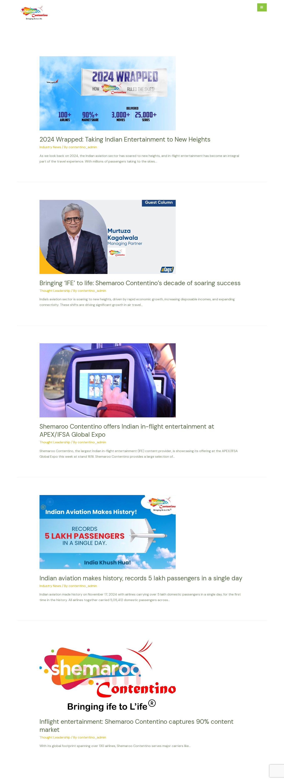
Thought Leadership (55, 291)
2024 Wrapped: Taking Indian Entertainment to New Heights (125, 139)
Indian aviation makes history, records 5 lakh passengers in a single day (141, 578)
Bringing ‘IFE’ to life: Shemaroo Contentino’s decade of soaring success (140, 283)
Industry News (50, 147)
